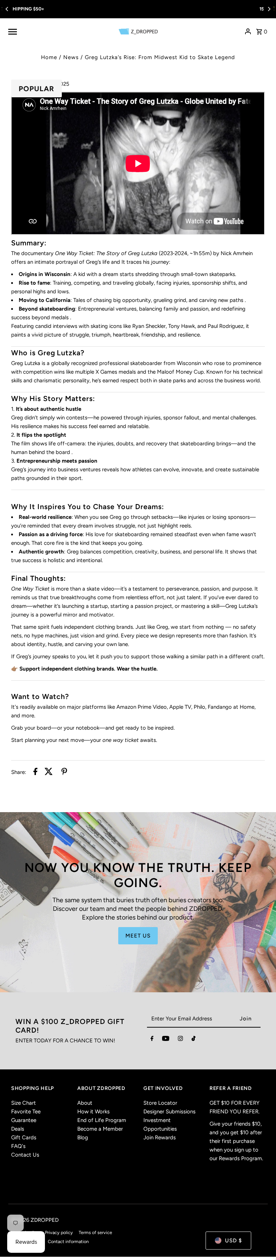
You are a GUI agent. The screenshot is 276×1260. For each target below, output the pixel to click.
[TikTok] (194, 1040)
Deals (17, 1129)
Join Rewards (159, 1137)
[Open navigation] (59, 31)
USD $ (233, 1240)
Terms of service (95, 1232)
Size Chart (23, 1103)
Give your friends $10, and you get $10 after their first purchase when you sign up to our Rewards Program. (236, 1141)
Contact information (68, 1241)
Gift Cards (23, 1137)
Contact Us (25, 1155)
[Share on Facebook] (35, 773)
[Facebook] (152, 1040)
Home (49, 57)
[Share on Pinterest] (64, 773)
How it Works (93, 1111)
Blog (82, 1137)
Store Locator (160, 1103)
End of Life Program (101, 1120)
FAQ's (18, 1146)
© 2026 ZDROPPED (35, 1220)
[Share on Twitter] (49, 773)
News (71, 57)
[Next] (268, 9)
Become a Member (100, 1129)
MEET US (138, 935)
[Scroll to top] (261, 1241)
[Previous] (7, 9)
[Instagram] (180, 1040)
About (84, 1103)
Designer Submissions (169, 1111)
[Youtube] (165, 1040)
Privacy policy (59, 1232)
